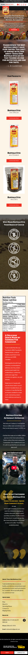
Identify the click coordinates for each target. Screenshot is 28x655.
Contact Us (5, 608)
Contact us (20, 652)
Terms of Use (14, 641)
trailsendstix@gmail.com (13, 629)
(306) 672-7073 (9, 4)
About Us (5, 604)
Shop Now (14, 29)
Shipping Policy (6, 610)
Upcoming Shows (7, 606)
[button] (4, 553)
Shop (3, 602)
